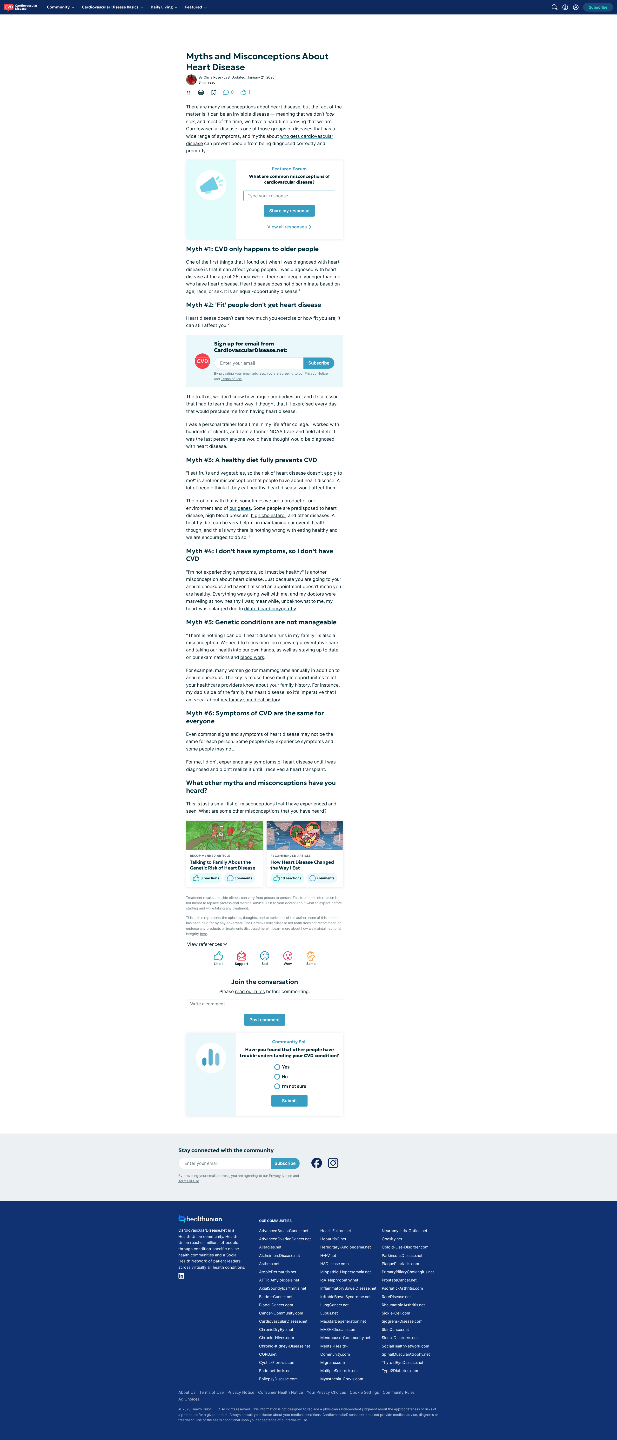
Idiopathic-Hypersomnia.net (345, 1271)
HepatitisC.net (333, 1238)
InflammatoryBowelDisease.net (348, 1288)
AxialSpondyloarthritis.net (282, 1288)
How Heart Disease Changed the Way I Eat (302, 865)
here (203, 934)
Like (216, 958)
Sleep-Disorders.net (400, 1337)
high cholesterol (268, 515)
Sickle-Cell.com (396, 1313)
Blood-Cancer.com (276, 1304)
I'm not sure (294, 1086)
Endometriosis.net (275, 1370)
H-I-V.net (328, 1255)
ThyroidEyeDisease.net (402, 1362)
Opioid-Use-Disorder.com (405, 1247)
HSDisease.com (334, 1263)
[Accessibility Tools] (565, 7)
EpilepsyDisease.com (278, 1378)
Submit (289, 1100)
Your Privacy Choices (326, 1392)
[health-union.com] (200, 1220)
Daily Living (162, 7)
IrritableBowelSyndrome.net (345, 1296)
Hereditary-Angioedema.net (345, 1247)
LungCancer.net (334, 1304)
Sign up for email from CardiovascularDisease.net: (251, 347)
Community (58, 7)
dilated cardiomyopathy (270, 608)
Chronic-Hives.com (276, 1337)
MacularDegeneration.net (343, 1321)
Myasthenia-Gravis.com (341, 1378)
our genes (240, 508)
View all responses (287, 226)
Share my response (289, 210)
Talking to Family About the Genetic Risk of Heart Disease (222, 865)
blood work (252, 657)
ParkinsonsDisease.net (402, 1255)
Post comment (264, 1019)
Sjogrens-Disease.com (402, 1321)
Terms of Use (231, 379)
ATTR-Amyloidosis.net (279, 1280)
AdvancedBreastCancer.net (283, 1230)
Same (308, 958)
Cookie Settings (364, 1392)
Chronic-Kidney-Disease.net (284, 1346)
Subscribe (318, 362)
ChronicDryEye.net (276, 1329)
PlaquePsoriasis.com (400, 1263)
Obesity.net (392, 1238)
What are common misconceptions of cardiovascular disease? (289, 179)
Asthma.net (269, 1263)
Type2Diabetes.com (400, 1370)
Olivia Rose (212, 77)
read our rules (250, 991)
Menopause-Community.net (345, 1337)
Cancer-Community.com (281, 1313)
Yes (286, 1066)
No (285, 1076)
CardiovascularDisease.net (283, 1321)
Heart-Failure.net (335, 1230)
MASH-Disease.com (338, 1329)
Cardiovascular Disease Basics (110, 7)
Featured (193, 7)
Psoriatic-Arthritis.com (402, 1288)
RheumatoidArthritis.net (403, 1304)
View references (205, 944)
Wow (285, 958)
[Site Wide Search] (554, 7)
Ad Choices (188, 1399)
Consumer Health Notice (280, 1392)
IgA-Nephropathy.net (339, 1280)
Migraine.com (332, 1362)
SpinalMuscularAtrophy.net (406, 1354)
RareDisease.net (396, 1296)
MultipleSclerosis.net (339, 1370)
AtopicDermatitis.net (277, 1271)
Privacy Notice (316, 373)
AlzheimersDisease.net (279, 1255)
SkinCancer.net (395, 1329)
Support (240, 958)
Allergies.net (270, 1247)
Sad (261, 958)
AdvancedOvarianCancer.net (285, 1238)
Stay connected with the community (226, 1150)
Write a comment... (209, 1003)
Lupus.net (329, 1313)
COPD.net (268, 1354)
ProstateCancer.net (399, 1280)
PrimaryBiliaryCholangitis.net (408, 1271)
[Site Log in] (575, 7)
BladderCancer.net (276, 1296)
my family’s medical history (250, 700)
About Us (186, 1392)
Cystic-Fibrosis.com (277, 1362)
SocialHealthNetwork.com (405, 1346)
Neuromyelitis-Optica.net (404, 1230)
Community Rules (399, 1392)
